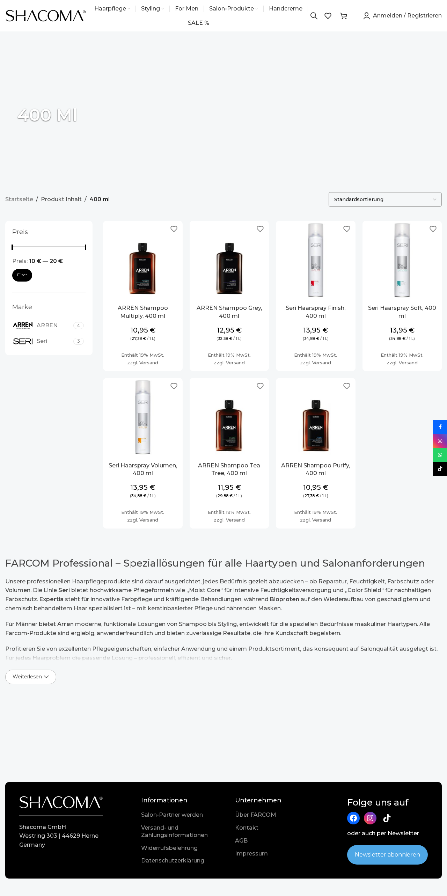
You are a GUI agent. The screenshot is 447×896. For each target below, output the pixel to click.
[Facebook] (353, 818)
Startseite (19, 199)
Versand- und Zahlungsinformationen (174, 831)
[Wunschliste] (328, 16)
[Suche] (314, 16)
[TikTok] (387, 818)
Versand (148, 362)
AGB (241, 840)
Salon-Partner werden (172, 814)
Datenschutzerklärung (172, 860)
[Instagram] (370, 818)
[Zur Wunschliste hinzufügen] (174, 228)
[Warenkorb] (344, 16)
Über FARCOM (255, 814)
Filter (22, 274)
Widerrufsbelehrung (169, 848)
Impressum (251, 853)
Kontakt (246, 827)
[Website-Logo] (46, 15)
